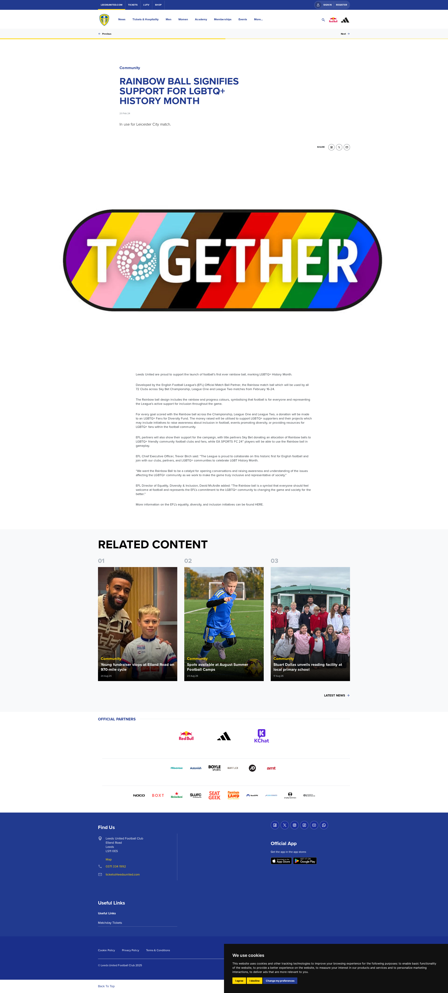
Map (109, 859)
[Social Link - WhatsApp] (324, 825)
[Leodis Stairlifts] (271, 795)
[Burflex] (233, 768)
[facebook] (331, 147)
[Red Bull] (186, 736)
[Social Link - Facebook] (275, 825)
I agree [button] (239, 980)
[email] (347, 147)
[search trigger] (323, 20)
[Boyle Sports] (214, 768)
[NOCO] (139, 795)
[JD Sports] (252, 768)
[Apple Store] (281, 861)
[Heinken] (176, 795)
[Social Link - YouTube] (314, 825)
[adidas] (224, 736)
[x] (339, 147)
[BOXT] (157, 795)
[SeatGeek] (214, 795)
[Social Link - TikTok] (304, 825)
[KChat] (261, 736)
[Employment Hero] (290, 795)
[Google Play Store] (305, 861)
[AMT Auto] (271, 768)
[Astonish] (195, 768)
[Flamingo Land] (233, 795)
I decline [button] (255, 980)
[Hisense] (176, 768)
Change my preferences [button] (280, 980)
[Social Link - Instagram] (294, 825)
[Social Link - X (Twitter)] (285, 825)
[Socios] (195, 795)
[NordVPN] (252, 795)
